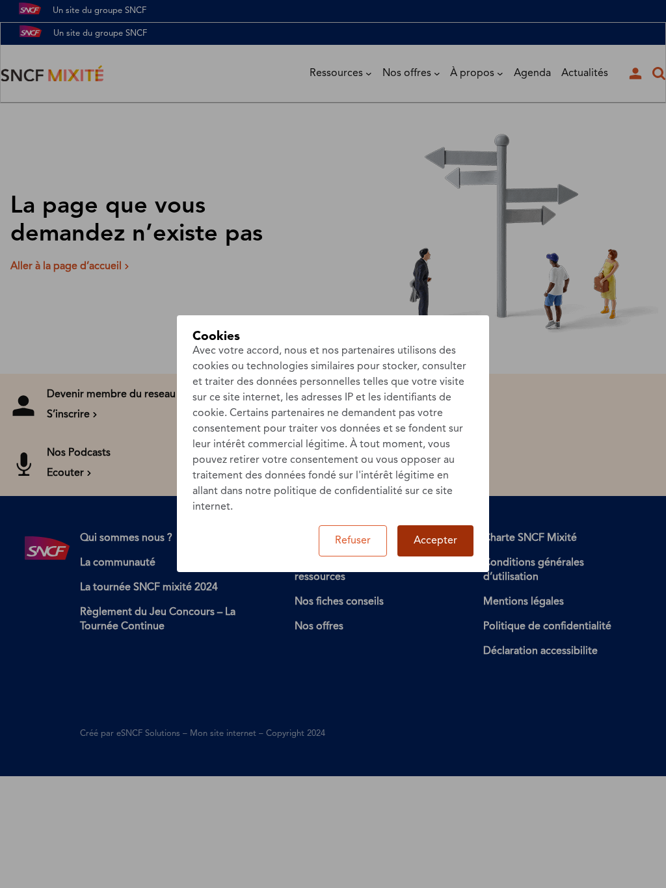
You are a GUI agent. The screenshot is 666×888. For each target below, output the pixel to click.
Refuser (353, 541)
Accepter (435, 541)
